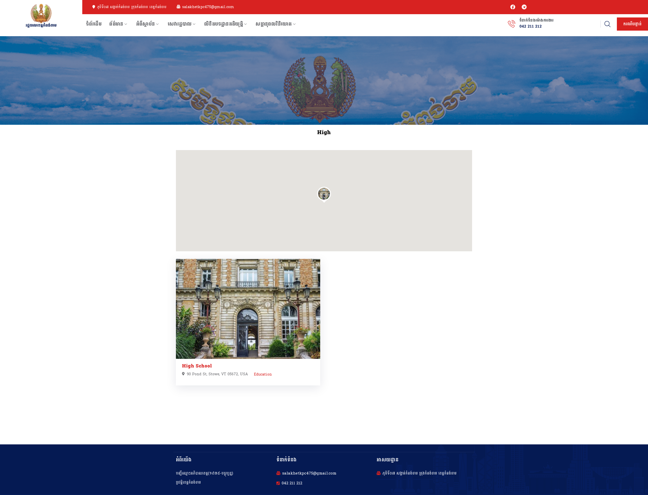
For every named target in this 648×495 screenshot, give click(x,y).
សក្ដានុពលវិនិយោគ (274, 24)
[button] (324, 194)
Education (263, 374)
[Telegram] (524, 7)
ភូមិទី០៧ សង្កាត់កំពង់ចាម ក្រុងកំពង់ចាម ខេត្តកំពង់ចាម (132, 7)
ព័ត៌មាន (116, 24)
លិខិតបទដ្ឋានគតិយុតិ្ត (223, 24)
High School (197, 366)
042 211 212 (292, 483)
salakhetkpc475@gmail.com (208, 7)
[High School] (248, 309)
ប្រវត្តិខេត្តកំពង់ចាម (188, 482)
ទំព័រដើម (94, 24)
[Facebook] (512, 7)
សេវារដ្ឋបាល (180, 24)
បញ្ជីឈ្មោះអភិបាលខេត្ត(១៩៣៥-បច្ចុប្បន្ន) (204, 473)
